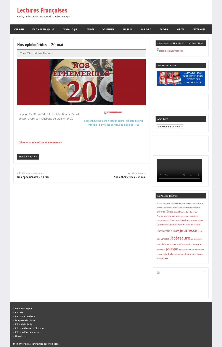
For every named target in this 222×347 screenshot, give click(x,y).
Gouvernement (163, 220)
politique (172, 249)
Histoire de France (191, 224)
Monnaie (173, 244)
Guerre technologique (165, 224)
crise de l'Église (165, 211)
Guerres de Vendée (196, 220)
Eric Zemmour (192, 212)
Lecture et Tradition (25, 316)
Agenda (164, 29)
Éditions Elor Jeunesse (27, 332)
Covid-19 (196, 207)
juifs (158, 239)
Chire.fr (19, 312)
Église (165, 254)
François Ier (181, 216)
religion (182, 249)
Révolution (199, 249)
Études (90, 29)
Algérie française (178, 203)
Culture (127, 29)
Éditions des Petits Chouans (29, 328)
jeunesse (188, 230)
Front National (192, 216)
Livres (193, 239)
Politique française (43, 29)
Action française (163, 203)
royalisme (190, 249)
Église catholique (176, 254)
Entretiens (107, 29)
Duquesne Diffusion (25, 320)
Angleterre (198, 203)
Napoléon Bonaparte (192, 244)
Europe (160, 216)
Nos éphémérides (28, 156)
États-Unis (190, 253)
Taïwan (159, 254)
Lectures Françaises (42, 10)
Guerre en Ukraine (179, 220)
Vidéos (180, 29)
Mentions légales (24, 308)
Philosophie (161, 249)
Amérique (189, 203)
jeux (200, 230)
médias (180, 244)
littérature (179, 237)
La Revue (146, 29)
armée (159, 207)
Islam (176, 230)
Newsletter (21, 336)
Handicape (177, 224)
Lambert (165, 238)
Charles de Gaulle (170, 207)
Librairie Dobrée (23, 324)
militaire (199, 239)
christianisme (188, 207)
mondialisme (163, 244)
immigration (164, 230)
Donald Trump (180, 212)
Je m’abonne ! (199, 29)
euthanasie (170, 215)
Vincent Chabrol (43, 52)
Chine (179, 207)
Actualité (18, 29)
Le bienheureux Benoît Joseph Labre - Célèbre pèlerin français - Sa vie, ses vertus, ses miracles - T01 (113, 122)
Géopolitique (70, 29)
